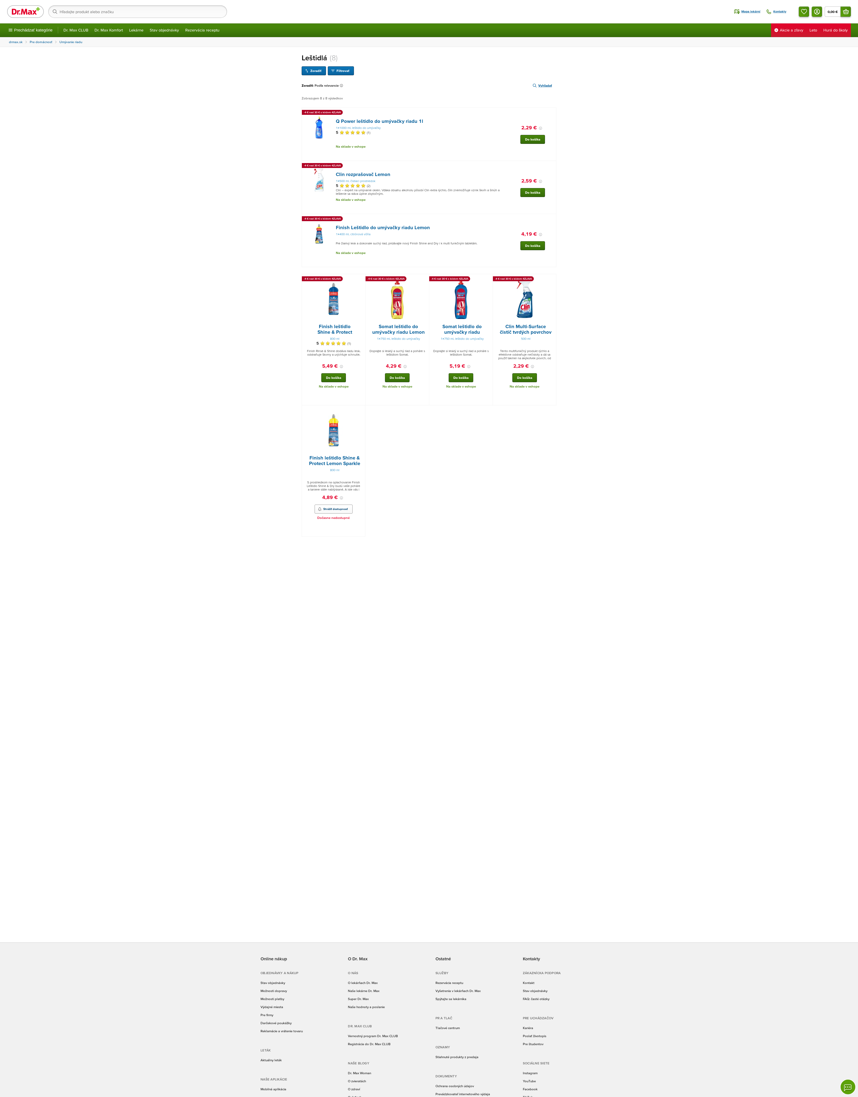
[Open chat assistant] (848, 1087)
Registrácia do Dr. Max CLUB (369, 1044)
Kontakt (528, 983)
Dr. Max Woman (359, 1073)
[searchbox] (137, 11)
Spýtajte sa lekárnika (450, 999)
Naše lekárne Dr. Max (363, 991)
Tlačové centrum (447, 1028)
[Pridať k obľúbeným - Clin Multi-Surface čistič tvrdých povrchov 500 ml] (551, 279)
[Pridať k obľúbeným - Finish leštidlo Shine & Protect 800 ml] (360, 279)
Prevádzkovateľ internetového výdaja (462, 1094)
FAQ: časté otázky (536, 999)
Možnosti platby (272, 999)
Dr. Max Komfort (109, 30)
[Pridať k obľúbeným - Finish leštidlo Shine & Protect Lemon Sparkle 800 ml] (360, 410)
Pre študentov (533, 1044)
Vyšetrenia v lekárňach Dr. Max (458, 991)
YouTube (529, 1081)
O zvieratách (357, 1081)
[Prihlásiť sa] (817, 11)
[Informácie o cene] (540, 128)
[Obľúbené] (804, 11)
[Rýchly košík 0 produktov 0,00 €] (846, 11)
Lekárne (136, 30)
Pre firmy (267, 1015)
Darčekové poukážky (276, 1023)
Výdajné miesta (272, 1007)
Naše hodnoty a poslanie (366, 1007)
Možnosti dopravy (274, 991)
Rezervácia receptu (202, 30)
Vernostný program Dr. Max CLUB (373, 1036)
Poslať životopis (534, 1036)
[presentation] (319, 127)
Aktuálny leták (271, 1060)
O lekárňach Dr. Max (363, 983)
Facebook (530, 1089)
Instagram (530, 1073)
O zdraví (354, 1089)
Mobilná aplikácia (273, 1089)
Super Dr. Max (358, 999)
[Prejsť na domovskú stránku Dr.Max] (25, 11)
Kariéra (528, 1028)
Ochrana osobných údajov (454, 1086)
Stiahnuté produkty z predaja (456, 1057)
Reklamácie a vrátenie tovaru (282, 1031)
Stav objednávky (164, 30)
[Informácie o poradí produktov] (342, 85)
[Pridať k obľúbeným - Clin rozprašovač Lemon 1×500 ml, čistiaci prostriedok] (551, 166)
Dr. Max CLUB (75, 30)
